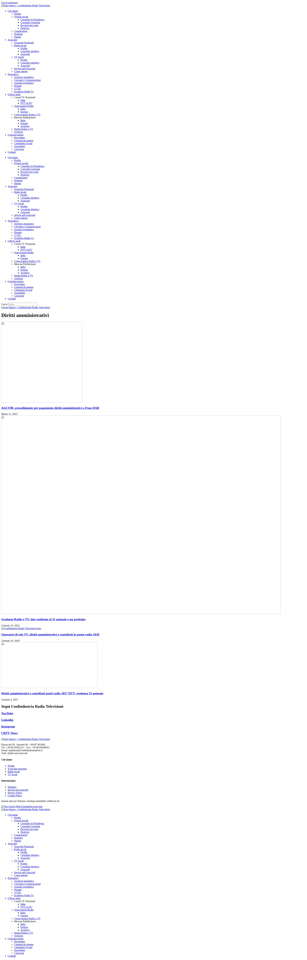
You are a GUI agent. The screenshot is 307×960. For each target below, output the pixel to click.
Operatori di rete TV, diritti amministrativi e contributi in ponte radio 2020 (50, 634)
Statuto (17, 37)
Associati (12, 39)
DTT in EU (26, 103)
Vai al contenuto (9, 2)
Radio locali (20, 45)
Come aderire (21, 71)
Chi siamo (13, 11)
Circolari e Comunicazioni (27, 80)
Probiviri (24, 28)
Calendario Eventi (23, 143)
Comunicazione (16, 134)
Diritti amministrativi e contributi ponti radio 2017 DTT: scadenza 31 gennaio (52, 693)
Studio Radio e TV (23, 129)
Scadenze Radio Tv (24, 91)
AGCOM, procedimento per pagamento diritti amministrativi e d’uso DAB (50, 408)
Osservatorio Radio (24, 106)
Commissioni (20, 31)
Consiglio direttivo (29, 51)
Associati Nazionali (24, 42)
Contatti (12, 152)
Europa (24, 111)
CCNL (17, 88)
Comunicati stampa (23, 140)
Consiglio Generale (30, 22)
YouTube (7, 713)
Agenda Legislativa (24, 83)
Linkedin (7, 720)
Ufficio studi (14, 94)
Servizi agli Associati (24, 68)
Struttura (18, 34)
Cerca (4, 304)
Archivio (24, 126)
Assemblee (19, 146)
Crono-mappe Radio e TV (27, 114)
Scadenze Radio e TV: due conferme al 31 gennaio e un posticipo (43, 619)
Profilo (17, 13)
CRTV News (9, 733)
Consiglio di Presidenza (32, 19)
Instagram (8, 726)
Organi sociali (21, 16)
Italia (22, 100)
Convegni (19, 149)
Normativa (13, 74)
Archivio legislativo (24, 77)
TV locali (19, 57)
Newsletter (19, 137)
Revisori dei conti (29, 25)
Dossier (18, 85)
